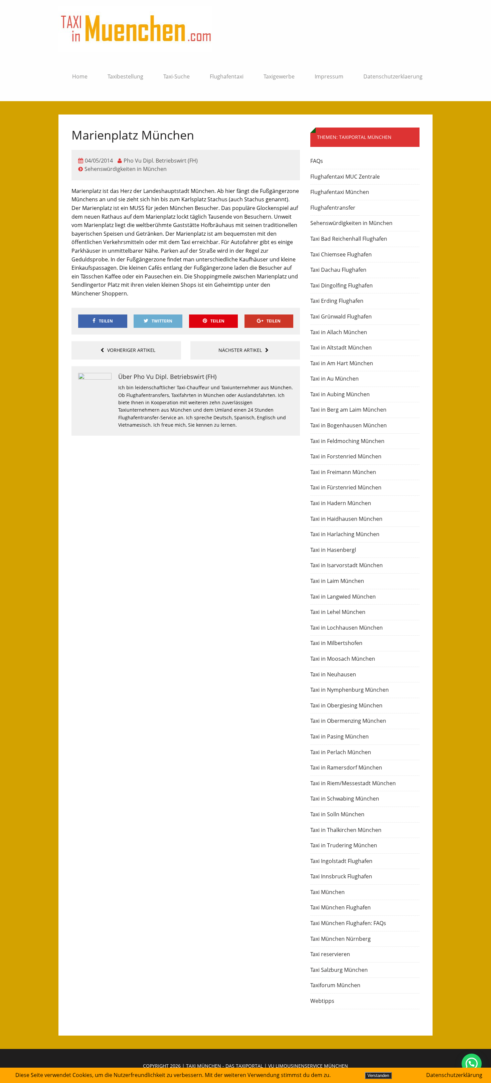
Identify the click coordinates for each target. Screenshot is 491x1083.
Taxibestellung (125, 76)
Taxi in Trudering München (343, 845)
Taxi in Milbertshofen (336, 643)
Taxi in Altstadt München (341, 347)
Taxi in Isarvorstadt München (346, 565)
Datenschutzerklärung (454, 1075)
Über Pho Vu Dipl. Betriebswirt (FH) (167, 377)
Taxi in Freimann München (343, 472)
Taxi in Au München (334, 378)
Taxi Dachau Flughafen (338, 269)
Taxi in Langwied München (343, 596)
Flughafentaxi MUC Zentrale (345, 176)
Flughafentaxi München (339, 192)
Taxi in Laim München (337, 581)
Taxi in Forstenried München (345, 456)
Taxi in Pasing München (339, 736)
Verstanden (378, 1075)
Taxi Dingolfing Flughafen (341, 285)
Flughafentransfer (332, 207)
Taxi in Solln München (337, 814)
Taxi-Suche (176, 76)
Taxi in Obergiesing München (346, 705)
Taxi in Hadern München (340, 503)
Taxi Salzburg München (339, 969)
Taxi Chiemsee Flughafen (341, 254)
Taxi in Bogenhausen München (348, 425)
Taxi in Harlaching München (344, 534)
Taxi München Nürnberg (340, 938)
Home (80, 76)
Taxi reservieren (330, 954)
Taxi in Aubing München (340, 394)
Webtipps (322, 1001)
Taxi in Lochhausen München (346, 627)
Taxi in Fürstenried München (345, 487)
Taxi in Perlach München (340, 752)
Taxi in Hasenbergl (333, 550)
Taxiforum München (335, 985)
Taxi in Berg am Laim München (348, 409)
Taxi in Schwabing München (344, 798)
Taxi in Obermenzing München (348, 720)
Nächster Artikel (240, 350)
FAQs (316, 161)
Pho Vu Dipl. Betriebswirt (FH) (161, 160)
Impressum (329, 76)
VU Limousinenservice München (308, 1066)
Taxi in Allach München (338, 332)
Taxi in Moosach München (342, 658)
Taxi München (327, 892)
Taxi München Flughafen (340, 907)
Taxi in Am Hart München (341, 363)
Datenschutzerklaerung (393, 76)
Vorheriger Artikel (131, 350)
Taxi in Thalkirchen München (345, 830)
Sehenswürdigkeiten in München (126, 169)
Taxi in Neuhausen (333, 674)
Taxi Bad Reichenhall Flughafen (348, 238)
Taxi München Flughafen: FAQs (348, 923)
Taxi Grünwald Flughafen (341, 316)
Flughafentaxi (226, 76)
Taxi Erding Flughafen (336, 300)
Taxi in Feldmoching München (347, 441)
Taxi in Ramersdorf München (346, 767)
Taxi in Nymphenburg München (349, 689)
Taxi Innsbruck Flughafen (341, 876)
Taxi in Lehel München (337, 612)
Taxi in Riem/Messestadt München (353, 783)
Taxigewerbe (279, 76)
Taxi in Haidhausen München (346, 518)
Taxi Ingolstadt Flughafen (341, 861)
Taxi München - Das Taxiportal (224, 1066)
